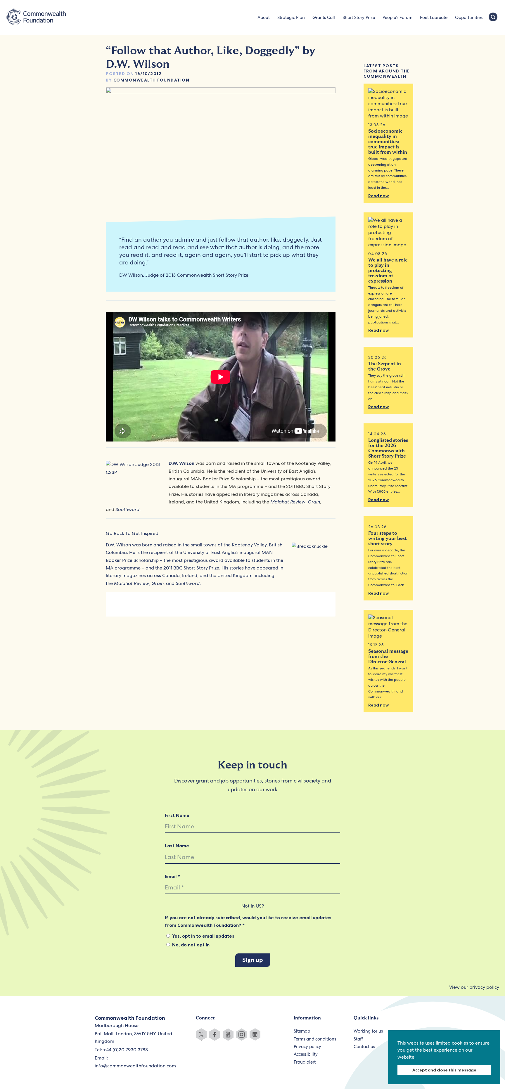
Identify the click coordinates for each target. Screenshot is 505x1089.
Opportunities (468, 17)
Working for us (368, 1031)
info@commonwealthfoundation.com (135, 1066)
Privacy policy (307, 1047)
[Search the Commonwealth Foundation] (493, 17)
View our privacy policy (474, 987)
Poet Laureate (433, 17)
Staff (358, 1039)
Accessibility (306, 1054)
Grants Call (323, 17)
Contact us (364, 1047)
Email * (172, 876)
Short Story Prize (359, 17)
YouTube (228, 1034)
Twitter (201, 1034)
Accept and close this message (444, 1070)
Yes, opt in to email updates (202, 936)
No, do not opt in (190, 945)
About (263, 17)
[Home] (36, 17)
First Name (177, 815)
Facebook (214, 1034)
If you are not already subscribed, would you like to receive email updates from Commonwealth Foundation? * (248, 921)
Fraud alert (305, 1062)
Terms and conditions (315, 1039)
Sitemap (302, 1031)
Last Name (177, 846)
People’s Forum (397, 17)
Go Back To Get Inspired (132, 533)
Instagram (241, 1034)
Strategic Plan (291, 17)
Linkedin (255, 1034)
